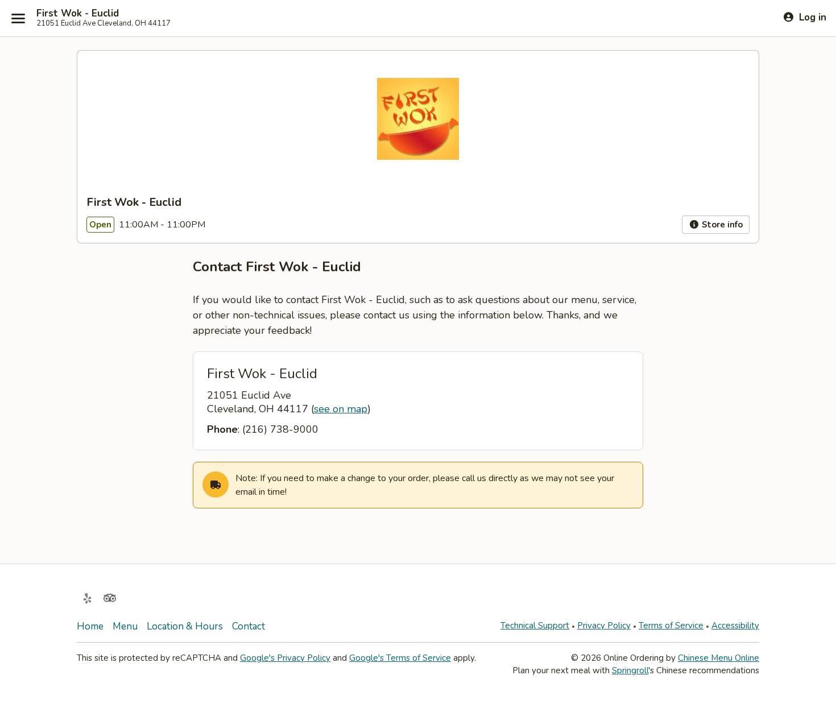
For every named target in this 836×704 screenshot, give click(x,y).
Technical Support (534, 625)
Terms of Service (671, 625)
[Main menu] (18, 18)
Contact (248, 626)
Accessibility (735, 625)
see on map (340, 409)
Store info (721, 224)
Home (90, 626)
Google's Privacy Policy (285, 658)
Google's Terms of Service (400, 658)
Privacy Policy (604, 625)
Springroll (630, 670)
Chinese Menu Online (718, 658)
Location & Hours (185, 626)
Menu (125, 626)
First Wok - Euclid (77, 13)
